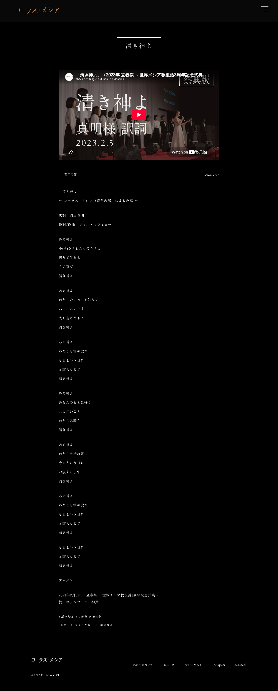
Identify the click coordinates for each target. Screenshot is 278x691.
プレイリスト (84, 625)
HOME (64, 625)
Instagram (219, 665)
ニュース (169, 665)
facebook (241, 665)
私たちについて (143, 665)
